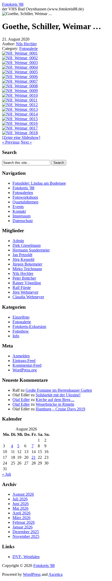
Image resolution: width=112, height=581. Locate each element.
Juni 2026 (21, 503)
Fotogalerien (23, 192)
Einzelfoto (21, 317)
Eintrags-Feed (24, 360)
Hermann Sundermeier (31, 250)
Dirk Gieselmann (27, 245)
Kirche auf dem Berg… (55, 399)
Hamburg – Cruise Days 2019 (60, 409)
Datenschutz (23, 220)
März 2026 (21, 517)
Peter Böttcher (24, 278)
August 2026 (23, 494)
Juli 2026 (20, 499)
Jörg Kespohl (23, 259)
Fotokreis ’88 (23, 188)
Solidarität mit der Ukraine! (58, 395)
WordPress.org (25, 370)
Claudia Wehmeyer (28, 297)
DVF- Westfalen (26, 556)
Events (18, 206)
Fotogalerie (28, 48)
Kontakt (19, 211)
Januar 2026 (23, 527)
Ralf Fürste (22, 287)
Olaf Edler (21, 399)
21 (34, 457)
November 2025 (26, 536)
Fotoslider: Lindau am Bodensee (39, 183)
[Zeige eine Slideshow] (21, 137)
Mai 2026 (20, 508)
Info (16, 336)
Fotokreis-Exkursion (29, 326)
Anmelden (21, 356)
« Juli (6, 474)
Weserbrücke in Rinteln (55, 404)
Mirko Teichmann (27, 269)
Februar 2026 (24, 522)
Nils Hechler (26, 44)
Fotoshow (21, 331)
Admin (18, 240)
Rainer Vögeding (27, 283)
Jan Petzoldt (22, 255)
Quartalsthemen (25, 202)
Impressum (21, 216)
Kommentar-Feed (27, 365)
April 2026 (21, 513)
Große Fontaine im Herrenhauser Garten (59, 390)
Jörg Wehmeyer (25, 292)
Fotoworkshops (25, 197)
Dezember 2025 (26, 532)
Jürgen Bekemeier (27, 264)
